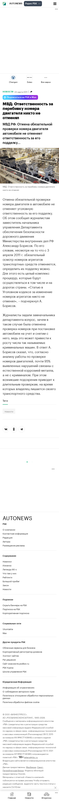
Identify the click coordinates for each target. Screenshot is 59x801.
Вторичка (46, 797)
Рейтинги (7, 577)
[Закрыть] (55, 788)
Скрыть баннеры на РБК (15, 605)
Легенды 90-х (10, 569)
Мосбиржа (31, 766)
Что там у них (9, 573)
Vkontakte (8, 629)
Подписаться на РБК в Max (21, 97)
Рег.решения (9, 659)
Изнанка (7, 565)
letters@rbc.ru (31, 757)
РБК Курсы (8, 667)
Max (5, 632)
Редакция (7, 537)
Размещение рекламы (14, 545)
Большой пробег (11, 581)
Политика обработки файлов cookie (21, 701)
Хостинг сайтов (11, 655)
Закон (6, 585)
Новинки (7, 561)
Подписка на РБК (11, 609)
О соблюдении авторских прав (19, 691)
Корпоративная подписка (16, 613)
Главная (12, 797)
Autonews (15, 3)
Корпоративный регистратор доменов (22, 651)
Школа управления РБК (15, 671)
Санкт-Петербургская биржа (23, 768)
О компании (9, 529)
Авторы (6, 541)
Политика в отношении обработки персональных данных (28, 697)
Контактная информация (15, 533)
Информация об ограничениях (18, 687)
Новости (8, 92)
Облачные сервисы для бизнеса (19, 647)
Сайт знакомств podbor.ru (16, 663)
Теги (5, 400)
